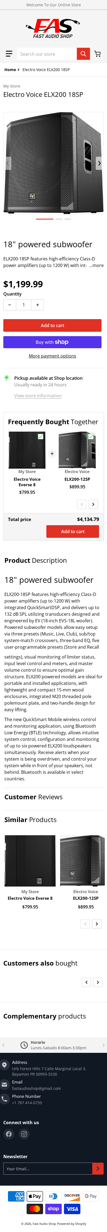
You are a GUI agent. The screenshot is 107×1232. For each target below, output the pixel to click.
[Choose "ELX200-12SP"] (91, 436)
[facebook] (8, 1134)
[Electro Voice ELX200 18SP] (45, 219)
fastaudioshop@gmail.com (36, 1088)
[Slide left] (7, 163)
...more (96, 265)
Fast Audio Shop (44, 1224)
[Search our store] (83, 54)
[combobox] (53, 54)
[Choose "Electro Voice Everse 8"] (40, 436)
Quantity (12, 294)
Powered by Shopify (71, 1224)
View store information (38, 396)
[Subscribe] (98, 1169)
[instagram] (24, 1134)
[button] (9, 53)
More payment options (52, 356)
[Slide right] (99, 163)
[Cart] (98, 54)
